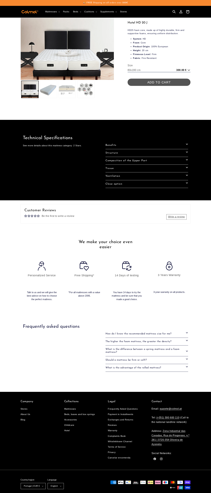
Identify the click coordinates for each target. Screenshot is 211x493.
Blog (23, 419)
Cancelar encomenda (119, 457)
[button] (52, 11)
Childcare (69, 425)
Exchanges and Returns (120, 419)
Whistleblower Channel (120, 441)
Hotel (67, 430)
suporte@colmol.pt (171, 408)
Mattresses (70, 409)
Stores (24, 409)
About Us (25, 414)
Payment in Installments (120, 414)
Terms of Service (117, 447)
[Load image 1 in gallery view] (29, 89)
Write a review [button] (176, 216)
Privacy (112, 452)
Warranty (112, 430)
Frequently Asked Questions (123, 409)
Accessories (70, 419)
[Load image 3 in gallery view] (67, 89)
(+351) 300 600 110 (167, 417)
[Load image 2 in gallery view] (48, 89)
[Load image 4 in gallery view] (86, 89)
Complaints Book (117, 436)
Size (130, 65)
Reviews (112, 425)
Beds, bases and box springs (79, 414)
